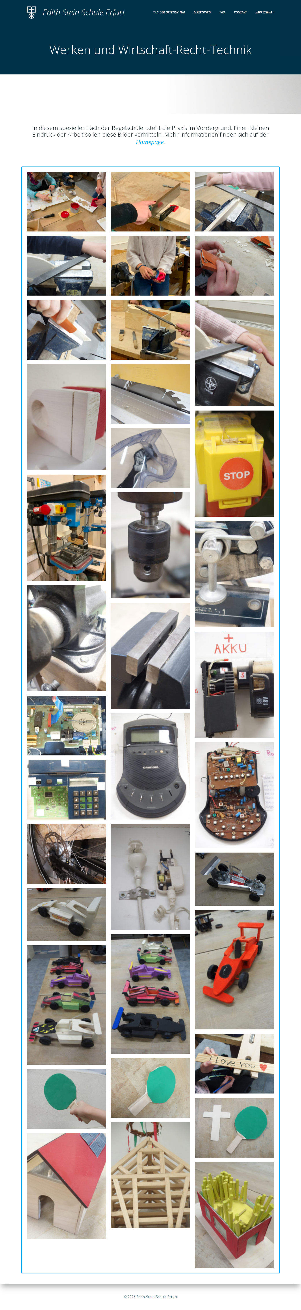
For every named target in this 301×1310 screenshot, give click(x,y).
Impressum (263, 12)
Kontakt (240, 12)
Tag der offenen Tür (169, 12)
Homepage (150, 142)
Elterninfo (202, 12)
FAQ (222, 12)
